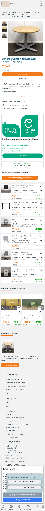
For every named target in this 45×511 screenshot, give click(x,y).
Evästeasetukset (12, 437)
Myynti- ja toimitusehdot (15, 418)
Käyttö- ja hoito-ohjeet (14, 434)
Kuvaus (22, 96)
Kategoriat (13, 12)
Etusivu (4, 12)
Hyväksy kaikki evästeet (22, 500)
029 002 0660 (12, 456)
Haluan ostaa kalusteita (24, 482)
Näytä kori (22, 78)
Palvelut (9, 421)
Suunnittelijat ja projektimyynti (17, 424)
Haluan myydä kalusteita (24, 487)
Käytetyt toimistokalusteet (29, 12)
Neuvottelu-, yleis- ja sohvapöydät (15, 14)
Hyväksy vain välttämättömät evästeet (22, 495)
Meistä (8, 414)
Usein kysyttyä (11, 431)
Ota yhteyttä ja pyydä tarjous (19, 178)
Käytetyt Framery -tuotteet (16, 389)
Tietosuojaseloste (12, 427)
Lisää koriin (22, 74)
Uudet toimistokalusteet (15, 379)
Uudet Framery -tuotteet (15, 386)
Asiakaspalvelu (11, 398)
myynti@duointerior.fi (16, 461)
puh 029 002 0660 (10, 365)
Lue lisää (22, 156)
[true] (41, 191)
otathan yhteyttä (29, 356)
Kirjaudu (9, 402)
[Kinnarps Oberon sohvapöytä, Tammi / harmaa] (8, 353)
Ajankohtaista (11, 411)
